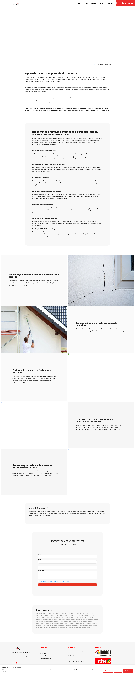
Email (39, 559)
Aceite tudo (128, 670)
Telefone (40, 565)
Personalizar (108, 670)
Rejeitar (118, 670)
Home (78, 3)
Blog (101, 3)
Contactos (109, 3)
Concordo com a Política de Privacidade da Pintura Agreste (56, 581)
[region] (67, 669)
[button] (3, 34)
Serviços (93, 3)
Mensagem (41, 570)
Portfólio (85, 3)
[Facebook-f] (13, 663)
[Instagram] (16, 663)
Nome (39, 554)
